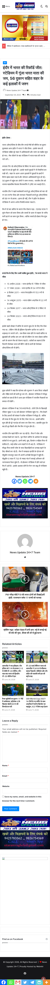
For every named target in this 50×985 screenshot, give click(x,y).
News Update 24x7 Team (16, 90)
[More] (35, 481)
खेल (5, 63)
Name (5, 765)
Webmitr (39, 966)
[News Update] (25, 6)
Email (5, 776)
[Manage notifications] (43, 979)
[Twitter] (19, 481)
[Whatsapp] (25, 481)
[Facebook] (14, 481)
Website (5, 786)
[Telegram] (30, 481)
